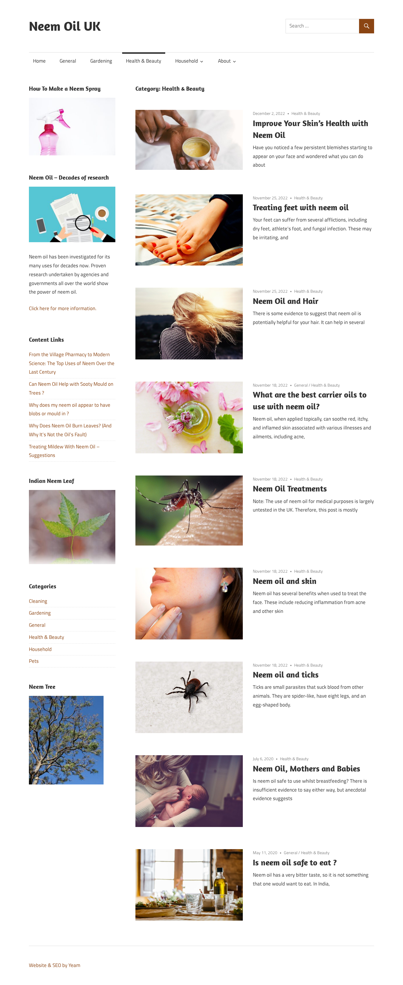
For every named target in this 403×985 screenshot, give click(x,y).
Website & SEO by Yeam (54, 965)
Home (39, 61)
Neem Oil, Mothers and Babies (306, 768)
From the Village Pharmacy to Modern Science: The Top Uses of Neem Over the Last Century (71, 363)
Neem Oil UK (65, 26)
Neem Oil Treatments (290, 488)
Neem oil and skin (285, 581)
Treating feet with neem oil (301, 207)
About (224, 61)
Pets (34, 661)
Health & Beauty (143, 61)
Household (186, 61)
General (68, 61)
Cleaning (38, 601)
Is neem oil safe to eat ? (295, 862)
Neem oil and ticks (286, 674)
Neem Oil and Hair (285, 301)
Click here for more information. (62, 308)
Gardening (101, 61)
